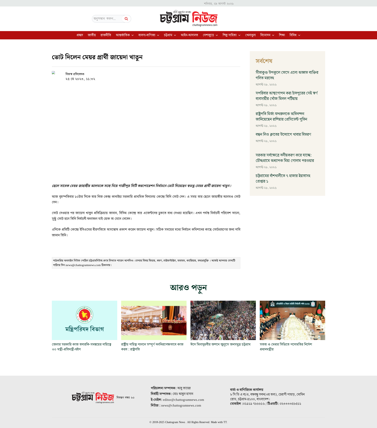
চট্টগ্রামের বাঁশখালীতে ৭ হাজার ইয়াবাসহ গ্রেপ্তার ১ (283, 179)
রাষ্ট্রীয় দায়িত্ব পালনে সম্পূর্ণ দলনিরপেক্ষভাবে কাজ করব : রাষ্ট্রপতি (152, 347)
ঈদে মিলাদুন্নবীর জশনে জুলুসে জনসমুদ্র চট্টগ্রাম (221, 344)
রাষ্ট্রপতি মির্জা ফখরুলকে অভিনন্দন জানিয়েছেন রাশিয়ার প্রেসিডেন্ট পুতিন (281, 117)
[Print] (168, 74)
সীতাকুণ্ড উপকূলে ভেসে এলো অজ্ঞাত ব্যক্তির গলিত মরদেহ (287, 75)
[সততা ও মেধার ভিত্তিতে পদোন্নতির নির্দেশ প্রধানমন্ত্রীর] (292, 320)
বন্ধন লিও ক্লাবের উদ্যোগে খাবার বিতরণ (283, 134)
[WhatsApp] (150, 74)
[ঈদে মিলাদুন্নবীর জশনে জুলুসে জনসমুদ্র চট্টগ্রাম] (223, 320)
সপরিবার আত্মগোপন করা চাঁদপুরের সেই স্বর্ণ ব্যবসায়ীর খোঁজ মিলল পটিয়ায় (287, 96)
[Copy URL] (132, 74)
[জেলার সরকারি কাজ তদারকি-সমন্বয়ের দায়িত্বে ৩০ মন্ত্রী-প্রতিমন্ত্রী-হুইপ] (84, 320)
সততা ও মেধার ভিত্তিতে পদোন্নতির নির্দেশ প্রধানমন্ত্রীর (286, 347)
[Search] (126, 19)
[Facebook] (141, 74)
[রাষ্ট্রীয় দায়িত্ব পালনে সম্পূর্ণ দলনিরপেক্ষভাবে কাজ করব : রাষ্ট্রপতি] (154, 320)
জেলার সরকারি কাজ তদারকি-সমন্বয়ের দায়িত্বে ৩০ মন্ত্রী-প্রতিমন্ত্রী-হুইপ (81, 347)
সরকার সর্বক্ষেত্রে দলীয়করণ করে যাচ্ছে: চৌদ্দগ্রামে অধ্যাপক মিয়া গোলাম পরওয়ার (285, 158)
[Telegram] (159, 74)
